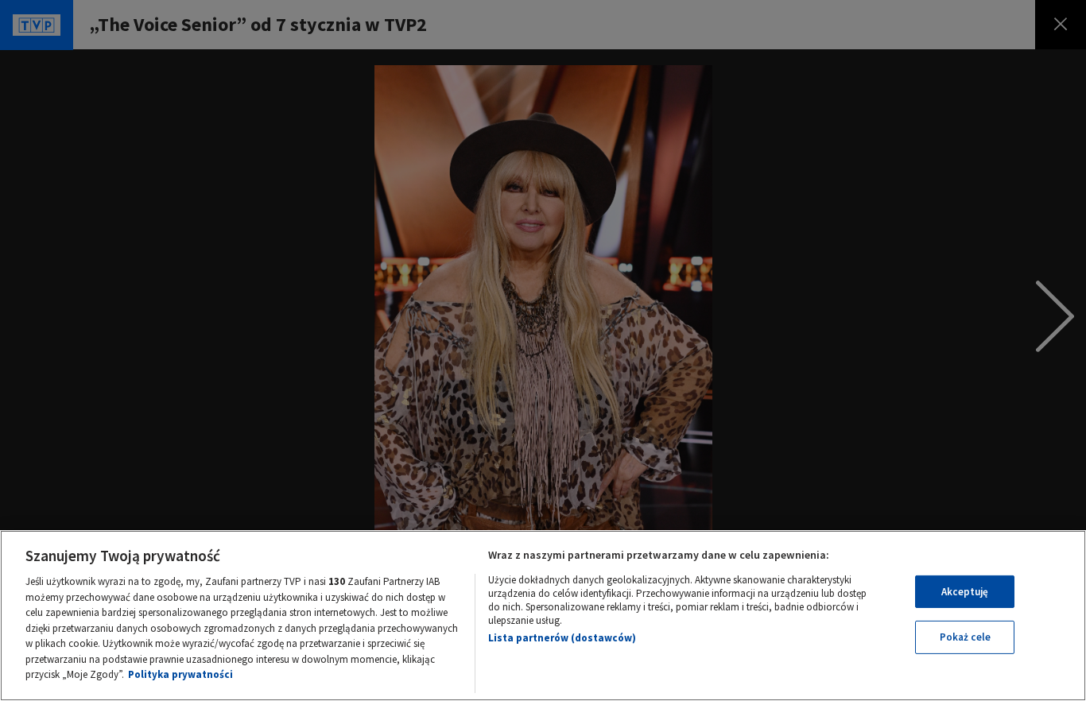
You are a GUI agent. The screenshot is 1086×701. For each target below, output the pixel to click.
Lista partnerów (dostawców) (562, 638)
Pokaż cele (965, 637)
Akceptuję (964, 591)
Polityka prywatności (180, 674)
